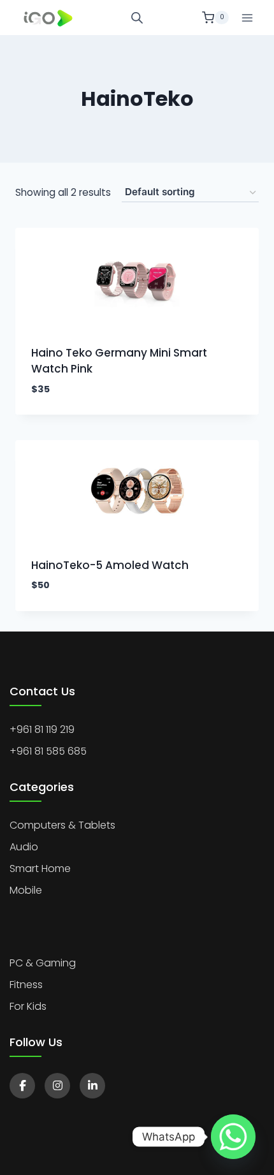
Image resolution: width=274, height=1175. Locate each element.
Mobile (26, 890)
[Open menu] (247, 17)
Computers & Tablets (62, 825)
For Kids (28, 1006)
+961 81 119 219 (42, 729)
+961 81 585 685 (48, 751)
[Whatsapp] (233, 1136)
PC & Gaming (43, 963)
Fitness (26, 984)
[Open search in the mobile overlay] (137, 18)
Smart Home (40, 868)
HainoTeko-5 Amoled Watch (110, 565)
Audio (24, 846)
